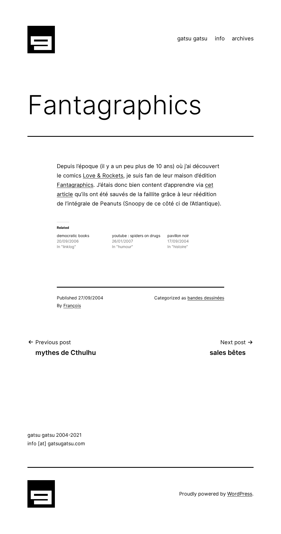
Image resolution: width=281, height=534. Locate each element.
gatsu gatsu (192, 38)
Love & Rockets (103, 175)
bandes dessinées (205, 298)
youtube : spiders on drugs (136, 235)
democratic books (73, 235)
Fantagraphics (75, 185)
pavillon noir (178, 235)
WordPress (239, 494)
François (72, 305)
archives (243, 38)
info (220, 38)
